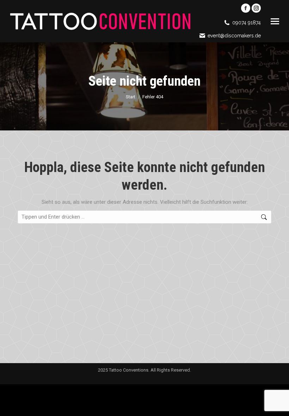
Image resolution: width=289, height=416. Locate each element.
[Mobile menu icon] (275, 21)
